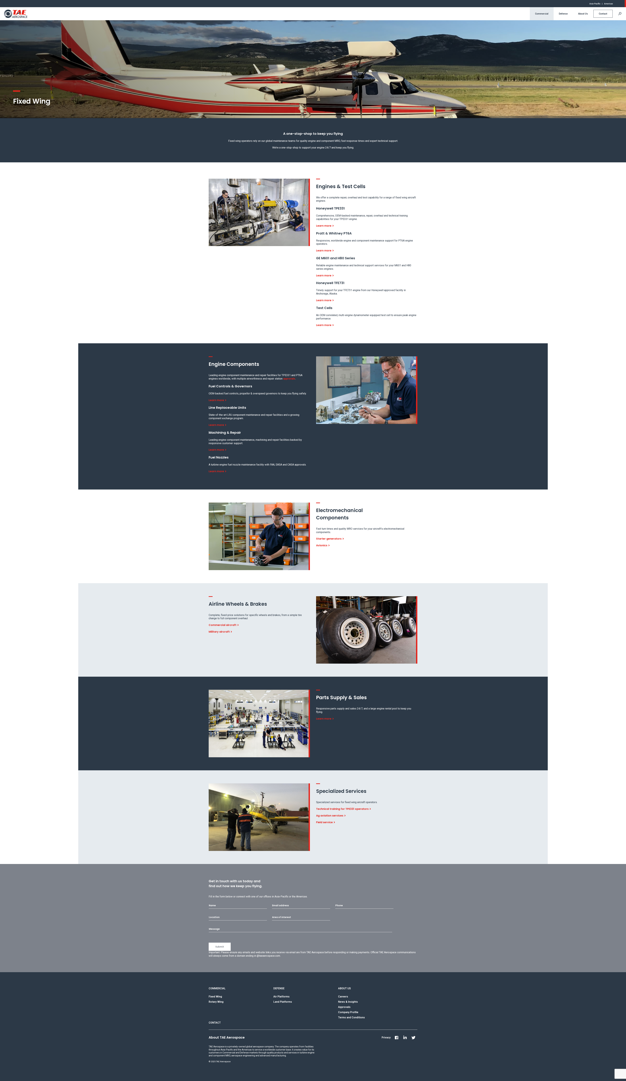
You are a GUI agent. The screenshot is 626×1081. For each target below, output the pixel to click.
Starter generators (329, 539)
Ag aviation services (329, 815)
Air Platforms (281, 996)
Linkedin (405, 1037)
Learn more (323, 226)
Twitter (413, 1037)
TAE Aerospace (15, 13)
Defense (563, 13)
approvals (289, 378)
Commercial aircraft (222, 625)
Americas (608, 4)
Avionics (321, 545)
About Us (583, 13)
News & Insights (348, 1001)
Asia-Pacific (594, 4)
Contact (603, 13)
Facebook (396, 1037)
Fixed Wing (215, 996)
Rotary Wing (216, 1001)
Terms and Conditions (351, 1017)
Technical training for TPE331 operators (342, 809)
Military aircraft (219, 632)
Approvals (344, 1007)
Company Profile (348, 1012)
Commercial (541, 13)
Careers (343, 996)
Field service (324, 822)
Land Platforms (282, 1001)
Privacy (386, 1037)
